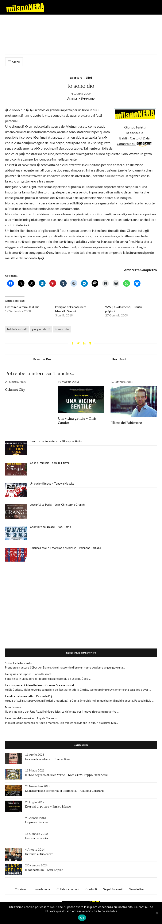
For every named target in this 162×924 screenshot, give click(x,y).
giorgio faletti (41, 329)
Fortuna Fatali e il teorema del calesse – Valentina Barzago (65, 548)
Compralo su (126, 144)
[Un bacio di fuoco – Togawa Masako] (16, 490)
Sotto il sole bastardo (18, 663)
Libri (89, 77)
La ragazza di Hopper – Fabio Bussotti (28, 674)
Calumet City (15, 389)
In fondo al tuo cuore (39, 854)
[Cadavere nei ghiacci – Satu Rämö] (16, 533)
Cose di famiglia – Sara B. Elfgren (50, 463)
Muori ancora (13, 707)
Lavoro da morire (37, 838)
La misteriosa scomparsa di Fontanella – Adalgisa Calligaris (64, 791)
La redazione (42, 889)
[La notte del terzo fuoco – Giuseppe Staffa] (16, 448)
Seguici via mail (113, 889)
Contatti (91, 889)
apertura (76, 77)
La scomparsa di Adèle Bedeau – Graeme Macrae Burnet (39, 685)
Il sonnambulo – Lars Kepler (44, 870)
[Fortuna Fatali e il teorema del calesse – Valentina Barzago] (16, 554)
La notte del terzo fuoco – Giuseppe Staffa (56, 441)
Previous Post (43, 359)
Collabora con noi (68, 889)
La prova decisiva (36, 822)
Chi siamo (21, 889)
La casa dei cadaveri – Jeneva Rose (48, 759)
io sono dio (62, 329)
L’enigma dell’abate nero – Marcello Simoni (72, 309)
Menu (15, 62)
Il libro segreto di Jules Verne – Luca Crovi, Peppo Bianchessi (66, 775)
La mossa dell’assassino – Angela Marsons (31, 718)
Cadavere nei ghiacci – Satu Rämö (51, 526)
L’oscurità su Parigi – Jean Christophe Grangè (57, 504)
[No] (157, 913)
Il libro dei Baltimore (126, 422)
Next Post (119, 359)
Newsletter (136, 889)
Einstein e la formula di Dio (22, 307)
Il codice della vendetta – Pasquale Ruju (29, 696)
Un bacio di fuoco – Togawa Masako (52, 483)
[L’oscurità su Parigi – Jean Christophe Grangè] (16, 511)
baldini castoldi (17, 329)
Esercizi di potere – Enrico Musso (48, 806)
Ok (82, 917)
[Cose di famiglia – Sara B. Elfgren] (16, 469)
